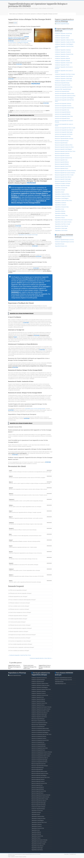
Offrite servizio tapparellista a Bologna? (18, 590)
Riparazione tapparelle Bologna (61, 140)
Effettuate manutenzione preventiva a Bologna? (20, 637)
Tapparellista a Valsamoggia (61, 228)
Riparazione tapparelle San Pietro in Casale (64, 174)
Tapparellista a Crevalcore (60, 204)
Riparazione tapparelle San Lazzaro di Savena (65, 172)
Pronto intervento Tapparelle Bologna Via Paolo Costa (29, 667)
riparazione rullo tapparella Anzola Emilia (63, 87)
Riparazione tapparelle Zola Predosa (63, 181)
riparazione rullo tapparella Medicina (62, 112)
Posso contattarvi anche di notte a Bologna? (19, 606)
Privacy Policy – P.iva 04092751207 (70, 854)
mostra (15, 22)
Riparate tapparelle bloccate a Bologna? (18, 596)
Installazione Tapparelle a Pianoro (62, 64)
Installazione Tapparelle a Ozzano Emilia (63, 62)
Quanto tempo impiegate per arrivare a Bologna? (20, 612)
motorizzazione (12, 42)
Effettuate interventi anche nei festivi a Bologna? (20, 625)
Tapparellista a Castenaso (60, 202)
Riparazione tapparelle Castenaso (62, 153)
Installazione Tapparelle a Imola (62, 56)
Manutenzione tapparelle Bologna (62, 82)
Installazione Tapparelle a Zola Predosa (63, 80)
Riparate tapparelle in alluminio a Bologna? (19, 631)
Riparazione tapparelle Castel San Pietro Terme (65, 151)
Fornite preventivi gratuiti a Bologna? (18, 622)
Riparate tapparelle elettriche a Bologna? (18, 615)
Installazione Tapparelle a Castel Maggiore (64, 44)
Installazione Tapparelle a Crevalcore (63, 52)
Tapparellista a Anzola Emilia (61, 187)
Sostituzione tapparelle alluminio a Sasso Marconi (41, 658)
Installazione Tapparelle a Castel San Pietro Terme (41, 689)
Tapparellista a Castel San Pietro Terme (63, 200)
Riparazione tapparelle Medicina (62, 162)
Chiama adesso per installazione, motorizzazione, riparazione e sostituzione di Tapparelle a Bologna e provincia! (33, 13)
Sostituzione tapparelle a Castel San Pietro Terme (19, 655)
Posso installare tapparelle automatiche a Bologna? (21, 644)
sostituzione (29, 41)
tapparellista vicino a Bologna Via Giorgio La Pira (14, 667)
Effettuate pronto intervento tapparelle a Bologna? (21, 593)
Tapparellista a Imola (59, 209)
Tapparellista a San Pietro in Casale (62, 224)
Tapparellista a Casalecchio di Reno (62, 196)
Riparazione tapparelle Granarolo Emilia (63, 157)
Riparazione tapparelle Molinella (62, 164)
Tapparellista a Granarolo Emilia (62, 207)
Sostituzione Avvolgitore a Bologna (62, 183)
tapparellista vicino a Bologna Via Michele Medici (44, 667)
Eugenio (15, 337)
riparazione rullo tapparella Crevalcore (63, 105)
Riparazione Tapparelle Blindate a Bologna (64, 138)
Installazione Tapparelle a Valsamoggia (63, 78)
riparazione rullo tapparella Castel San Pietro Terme (41, 734)
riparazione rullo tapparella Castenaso (63, 103)
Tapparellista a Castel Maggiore (62, 198)
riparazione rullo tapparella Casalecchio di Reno (65, 95)
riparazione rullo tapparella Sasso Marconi (64, 130)
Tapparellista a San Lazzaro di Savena (63, 222)
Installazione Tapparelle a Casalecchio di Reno (65, 42)
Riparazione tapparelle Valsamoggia (63, 179)
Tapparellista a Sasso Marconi (61, 226)
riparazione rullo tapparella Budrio (62, 91)
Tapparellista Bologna (59, 243)
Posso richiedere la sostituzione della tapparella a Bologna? (23, 599)
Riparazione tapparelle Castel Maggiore (63, 149)
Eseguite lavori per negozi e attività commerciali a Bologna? (23, 634)
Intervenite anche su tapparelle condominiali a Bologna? (22, 647)
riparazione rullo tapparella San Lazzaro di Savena (41, 753)
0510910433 (11, 41)
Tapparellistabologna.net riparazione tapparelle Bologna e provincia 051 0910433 (37, 5)
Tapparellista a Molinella (60, 213)
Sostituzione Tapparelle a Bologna (62, 185)
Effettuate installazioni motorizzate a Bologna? (20, 602)
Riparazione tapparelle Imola (61, 159)
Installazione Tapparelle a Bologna (62, 35)
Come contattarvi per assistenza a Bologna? (19, 650)
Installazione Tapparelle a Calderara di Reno (64, 40)
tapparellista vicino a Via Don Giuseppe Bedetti (35, 408)
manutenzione (23, 41)
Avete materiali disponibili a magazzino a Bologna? (21, 628)
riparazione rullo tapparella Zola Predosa (63, 134)
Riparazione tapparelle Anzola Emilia (63, 136)
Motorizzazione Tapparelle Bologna (62, 85)
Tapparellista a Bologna (60, 189)
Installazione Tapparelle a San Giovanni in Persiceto (41, 707)
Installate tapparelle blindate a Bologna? (18, 618)
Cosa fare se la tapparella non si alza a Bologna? (20, 641)
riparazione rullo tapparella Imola (62, 110)
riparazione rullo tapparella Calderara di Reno (64, 93)
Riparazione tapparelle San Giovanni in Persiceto (65, 170)
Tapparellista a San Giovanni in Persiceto (63, 219)
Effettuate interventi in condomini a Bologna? (19, 609)
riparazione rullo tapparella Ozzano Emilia (64, 116)
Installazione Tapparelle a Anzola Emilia (63, 33)
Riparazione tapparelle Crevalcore (62, 155)
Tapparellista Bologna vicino (61, 246)
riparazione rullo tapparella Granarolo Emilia (64, 107)
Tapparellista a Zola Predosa (61, 230)
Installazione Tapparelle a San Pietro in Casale (65, 74)
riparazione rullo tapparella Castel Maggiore (64, 97)
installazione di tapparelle (22, 42)
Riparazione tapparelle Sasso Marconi (63, 177)
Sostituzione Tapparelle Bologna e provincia (64, 241)
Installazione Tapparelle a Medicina (62, 58)
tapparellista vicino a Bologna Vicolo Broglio (28, 234)
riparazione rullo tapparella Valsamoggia (63, 132)
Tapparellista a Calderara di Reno (62, 194)
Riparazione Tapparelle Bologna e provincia (64, 239)
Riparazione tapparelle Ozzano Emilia (63, 166)
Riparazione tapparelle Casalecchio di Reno (64, 147)
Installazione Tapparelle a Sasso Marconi (64, 76)
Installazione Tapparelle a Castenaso (63, 50)
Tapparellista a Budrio (59, 192)
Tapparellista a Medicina (60, 211)
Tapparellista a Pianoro (60, 217)
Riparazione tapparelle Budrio (61, 142)
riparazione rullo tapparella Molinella (62, 114)
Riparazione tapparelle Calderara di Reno (64, 145)
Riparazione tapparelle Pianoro (61, 168)
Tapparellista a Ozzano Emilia (61, 215)
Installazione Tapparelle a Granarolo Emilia (64, 54)
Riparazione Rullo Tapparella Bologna (63, 89)
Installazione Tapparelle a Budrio (62, 37)
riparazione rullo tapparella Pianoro (62, 118)
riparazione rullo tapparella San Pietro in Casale (65, 127)
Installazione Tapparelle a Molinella (62, 60)
